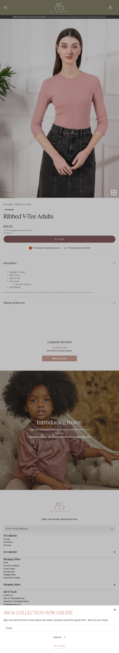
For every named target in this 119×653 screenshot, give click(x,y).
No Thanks (59, 645)
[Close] (59, 326)
